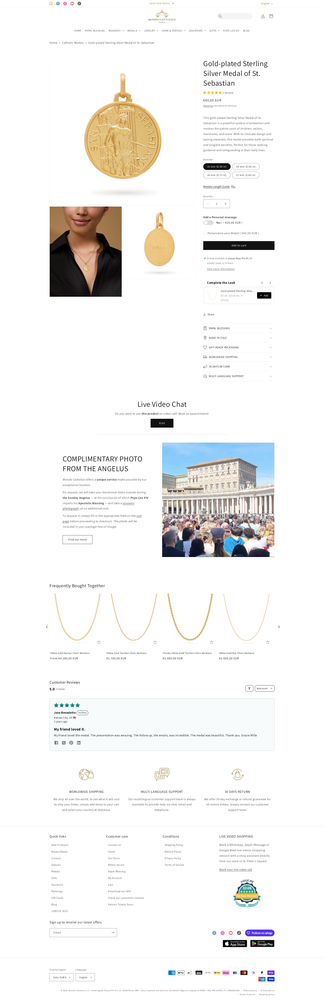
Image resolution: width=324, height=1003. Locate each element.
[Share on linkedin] (78, 743)
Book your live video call (235, 870)
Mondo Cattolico (76, 990)
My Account (115, 878)
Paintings (56, 891)
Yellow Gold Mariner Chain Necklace (69, 653)
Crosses (56, 858)
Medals (55, 871)
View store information (221, 269)
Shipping (208, 105)
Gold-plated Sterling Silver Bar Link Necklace (238, 291)
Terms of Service (174, 864)
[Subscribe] (113, 932)
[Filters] (249, 688)
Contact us (114, 845)
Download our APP (119, 891)
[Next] (278, 626)
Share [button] (211, 314)
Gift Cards (57, 898)
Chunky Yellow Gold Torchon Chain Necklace (187, 653)
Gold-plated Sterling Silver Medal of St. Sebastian (121, 43)
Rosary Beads (59, 851)
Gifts (54, 878)
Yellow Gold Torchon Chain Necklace (126, 653)
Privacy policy (267, 990)
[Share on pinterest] (71, 743)
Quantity (208, 196)
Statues (56, 864)
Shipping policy (267, 994)
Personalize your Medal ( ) (233, 233)
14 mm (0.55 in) (246, 166)
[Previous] (46, 626)
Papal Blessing (116, 871)
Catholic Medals (73, 43)
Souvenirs (57, 884)
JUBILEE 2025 (59, 911)
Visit (162, 423)
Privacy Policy (173, 858)
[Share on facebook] (56, 743)
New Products (59, 845)
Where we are (116, 864)
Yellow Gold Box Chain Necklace (236, 653)
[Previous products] (262, 282)
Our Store (114, 858)
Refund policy (250, 990)
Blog (54, 904)
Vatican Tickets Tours (121, 904)
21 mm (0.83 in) (246, 175)
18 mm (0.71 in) (216, 175)
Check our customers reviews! (126, 898)
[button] (221, 16)
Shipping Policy (174, 845)
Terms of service (247, 994)
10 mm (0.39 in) (217, 166)
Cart (110, 884)
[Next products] (270, 282)
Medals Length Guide (216, 187)
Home (53, 43)
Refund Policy (173, 851)
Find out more (77, 539)
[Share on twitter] (64, 743)
